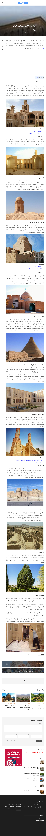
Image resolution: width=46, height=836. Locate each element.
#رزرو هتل (6, 806)
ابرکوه (35, 22)
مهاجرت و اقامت (41, 663)
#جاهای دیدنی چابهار (18, 806)
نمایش (37, 77)
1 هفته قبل (37, 763)
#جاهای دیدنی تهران (18, 804)
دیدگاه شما (40, 723)
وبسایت (15, 734)
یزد (30, 22)
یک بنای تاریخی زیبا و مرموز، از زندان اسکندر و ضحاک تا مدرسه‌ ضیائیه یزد (28, 460)
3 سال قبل (30, 32)
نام (41, 734)
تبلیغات (7, 833)
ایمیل (28, 734)
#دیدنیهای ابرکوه (23, 654)
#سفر (13, 808)
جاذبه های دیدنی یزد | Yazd (36, 131)
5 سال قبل (9, 710)
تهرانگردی (43, 703)
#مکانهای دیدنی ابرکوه (40, 656)
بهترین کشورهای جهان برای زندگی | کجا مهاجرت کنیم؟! (34, 664)
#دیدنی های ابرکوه (30, 654)
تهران (38, 703)
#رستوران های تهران (18, 808)
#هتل (9, 808)
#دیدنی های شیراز (12, 806)
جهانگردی (37, 663)
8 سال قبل (38, 708)
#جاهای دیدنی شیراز (11, 804)
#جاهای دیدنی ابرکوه (37, 654)
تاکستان (14, 703)
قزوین (8, 703)
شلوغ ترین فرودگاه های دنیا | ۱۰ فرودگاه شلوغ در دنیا (25, 671)
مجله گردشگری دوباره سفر (39, 818)
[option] (8, 701)
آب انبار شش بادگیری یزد (37, 267)
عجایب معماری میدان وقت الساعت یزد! (34, 462)
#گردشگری (5, 808)
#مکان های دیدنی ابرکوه (16, 654)
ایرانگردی (33, 22)
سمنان (26, 703)
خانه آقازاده (42, 85)
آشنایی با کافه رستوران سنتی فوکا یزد (35, 268)
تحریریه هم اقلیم (34, 32)
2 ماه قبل (38, 770)
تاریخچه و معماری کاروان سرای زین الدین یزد (33, 133)
